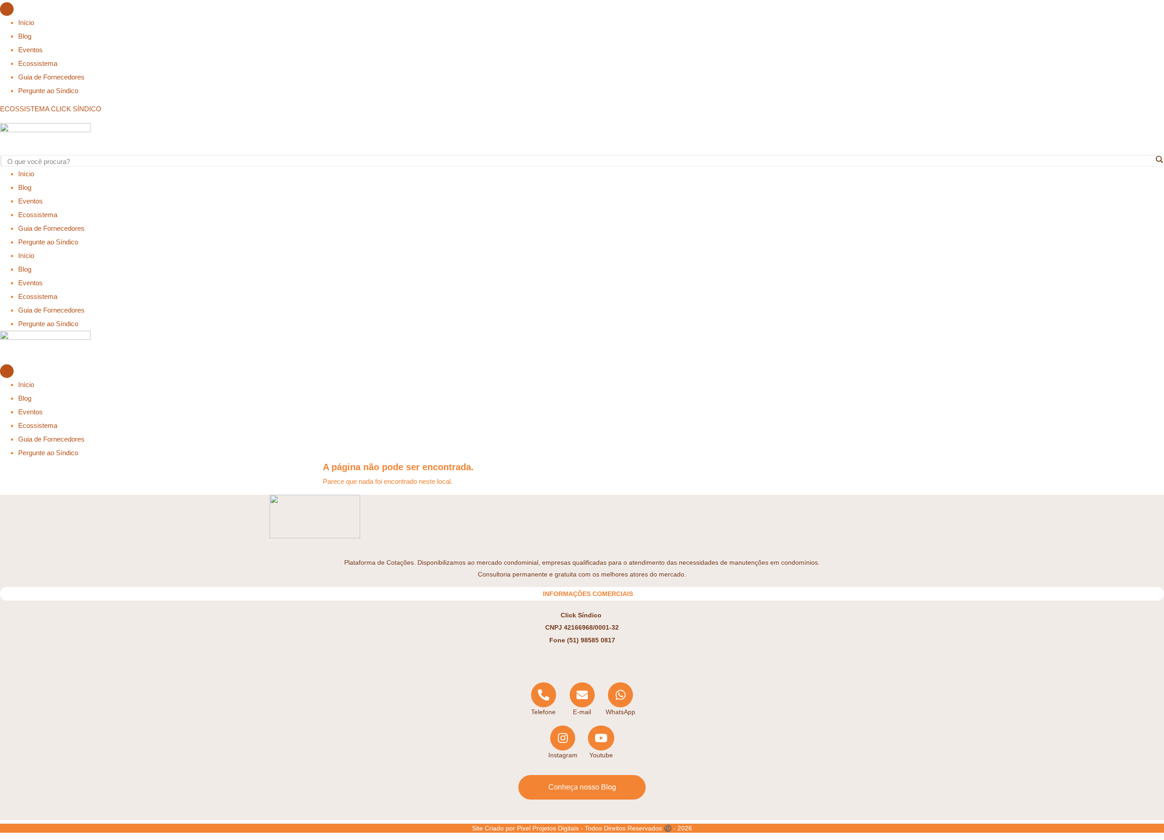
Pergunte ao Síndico (48, 242)
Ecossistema (37, 215)
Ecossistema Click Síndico (50, 109)
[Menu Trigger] (7, 9)
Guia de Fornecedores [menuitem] (51, 77)
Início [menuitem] (26, 22)
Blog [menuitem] (24, 36)
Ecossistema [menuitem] (37, 63)
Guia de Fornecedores (51, 228)
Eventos (30, 201)
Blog (24, 187)
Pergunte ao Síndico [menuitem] (48, 90)
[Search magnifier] (1159, 159)
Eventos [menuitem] (30, 50)
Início (26, 174)
